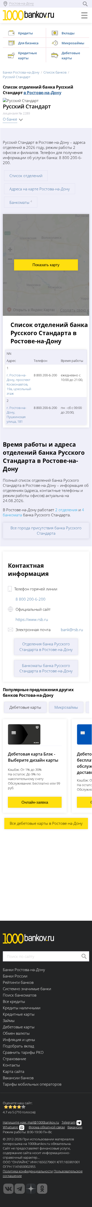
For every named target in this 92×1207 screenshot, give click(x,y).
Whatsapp (10, 1127)
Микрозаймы (66, 707)
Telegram (68, 1122)
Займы (9, 1020)
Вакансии (74, 1127)
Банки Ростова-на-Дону (21, 72)
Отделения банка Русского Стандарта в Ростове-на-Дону (46, 646)
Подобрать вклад (18, 1045)
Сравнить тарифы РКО (23, 1052)
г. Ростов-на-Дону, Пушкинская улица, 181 (16, 414)
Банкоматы (20, 202)
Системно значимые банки (27, 988)
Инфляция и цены (19, 1039)
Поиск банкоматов (19, 995)
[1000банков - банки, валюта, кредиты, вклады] (42, 1189)
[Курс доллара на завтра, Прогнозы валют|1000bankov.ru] (20, 1189)
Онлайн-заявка (34, 802)
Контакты (11, 1065)
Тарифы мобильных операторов (32, 1084)
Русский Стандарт (16, 77)
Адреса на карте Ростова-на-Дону (39, 188)
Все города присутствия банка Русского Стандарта (46, 530)
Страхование (14, 1058)
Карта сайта (13, 1071)
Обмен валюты (16, 1033)
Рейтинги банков (18, 982)
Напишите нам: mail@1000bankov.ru (31, 1122)
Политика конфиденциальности (28, 1171)
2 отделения (66, 509)
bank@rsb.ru (72, 629)
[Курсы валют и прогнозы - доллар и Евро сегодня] (8, 1189)
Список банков (54, 72)
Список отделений (25, 175)
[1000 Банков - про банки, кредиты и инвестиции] (31, 1189)
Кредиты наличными (21, 1007)
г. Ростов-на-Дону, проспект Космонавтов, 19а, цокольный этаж (19, 384)
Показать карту (46, 265)
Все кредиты (14, 1001)
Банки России (15, 975)
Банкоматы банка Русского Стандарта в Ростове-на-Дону (46, 668)
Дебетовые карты (25, 707)
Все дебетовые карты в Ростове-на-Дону (46, 823)
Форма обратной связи (47, 1127)
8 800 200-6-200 (30, 599)
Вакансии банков (18, 1077)
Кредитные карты (18, 1014)
